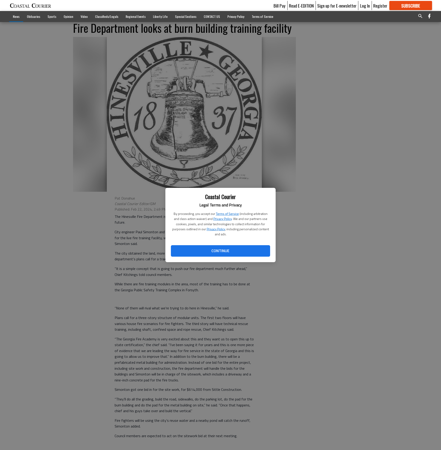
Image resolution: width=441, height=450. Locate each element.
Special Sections (185, 16)
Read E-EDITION (301, 5)
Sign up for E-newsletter (336, 5)
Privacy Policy (222, 218)
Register (380, 5)
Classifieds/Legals (106, 16)
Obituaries (33, 16)
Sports (52, 16)
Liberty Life (160, 16)
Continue (220, 250)
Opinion (68, 16)
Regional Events (136, 16)
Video (84, 16)
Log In (365, 5)
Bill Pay (280, 5)
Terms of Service (227, 213)
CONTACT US (212, 16)
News (16, 16)
